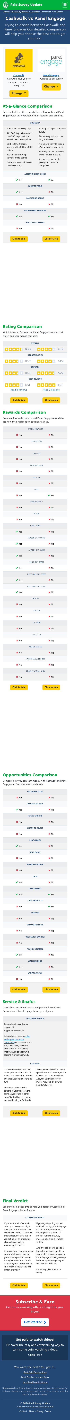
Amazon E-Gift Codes (36, 538)
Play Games (35, 840)
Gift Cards (35, 526)
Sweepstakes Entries (35, 659)
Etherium (36, 623)
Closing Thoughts (35, 1218)
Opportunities (35, 355)
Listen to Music (35, 828)
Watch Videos (35, 961)
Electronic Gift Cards (36, 574)
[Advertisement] (35, 284)
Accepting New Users (35, 174)
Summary (35, 123)
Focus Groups (35, 816)
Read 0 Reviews (51, 390)
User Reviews (35, 379)
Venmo (36, 514)
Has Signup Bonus (35, 198)
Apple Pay (36, 477)
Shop (35, 877)
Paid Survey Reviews (20, 12)
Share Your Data (35, 864)
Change (17, 93)
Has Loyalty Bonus (35, 223)
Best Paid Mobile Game (35, 1382)
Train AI (35, 913)
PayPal (36, 489)
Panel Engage (51, 75)
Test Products (35, 901)
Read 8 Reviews (19, 390)
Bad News (35, 1064)
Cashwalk (35, 12)
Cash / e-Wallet (35, 429)
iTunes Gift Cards (36, 562)
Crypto (35, 599)
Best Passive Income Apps (35, 1377)
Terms (48, 1411)
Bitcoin (36, 611)
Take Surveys (35, 889)
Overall (35, 343)
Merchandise (35, 647)
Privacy (40, 1411)
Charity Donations (35, 671)
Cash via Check (36, 465)
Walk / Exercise (35, 949)
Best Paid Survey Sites (35, 1372)
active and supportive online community (17, 1039)
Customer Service (35, 1019)
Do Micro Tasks (35, 792)
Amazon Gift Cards (37, 550)
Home (6, 12)
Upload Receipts (35, 925)
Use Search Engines (35, 937)
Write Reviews (35, 973)
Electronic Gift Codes (36, 586)
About (32, 1411)
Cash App (36, 453)
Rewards (35, 367)
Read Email (35, 852)
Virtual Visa (36, 441)
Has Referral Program (35, 211)
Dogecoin (36, 635)
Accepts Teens (35, 186)
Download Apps (35, 804)
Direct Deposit (36, 502)
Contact (23, 1411)
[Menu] (65, 5)
